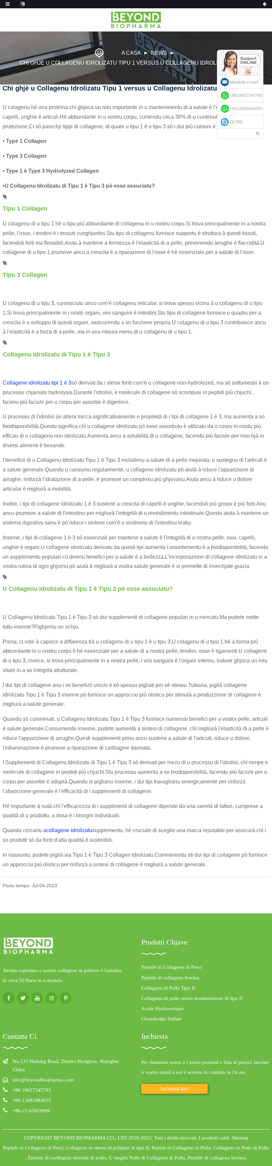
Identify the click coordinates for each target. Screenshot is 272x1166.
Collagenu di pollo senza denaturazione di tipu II (191, 998)
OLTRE (236, 122)
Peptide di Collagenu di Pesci (171, 967)
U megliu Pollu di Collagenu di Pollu (147, 1157)
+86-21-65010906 (31, 1110)
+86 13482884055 (32, 1100)
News (159, 53)
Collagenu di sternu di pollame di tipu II (107, 1147)
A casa (131, 53)
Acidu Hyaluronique (162, 1008)
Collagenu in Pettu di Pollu (241, 1147)
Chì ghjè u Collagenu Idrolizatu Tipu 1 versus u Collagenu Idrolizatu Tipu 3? (136, 63)
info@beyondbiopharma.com (43, 1079)
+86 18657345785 (32, 1090)
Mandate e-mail (244, 82)
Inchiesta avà (174, 1088)
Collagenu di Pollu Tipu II (168, 988)
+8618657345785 (246, 95)
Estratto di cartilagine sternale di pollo (67, 1157)
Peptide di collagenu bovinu (170, 977)
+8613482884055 (246, 108)
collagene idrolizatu (69, 830)
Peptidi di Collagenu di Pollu (181, 1147)
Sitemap (240, 1137)
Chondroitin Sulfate (161, 1018)
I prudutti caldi (214, 1137)
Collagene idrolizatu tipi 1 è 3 (37, 383)
